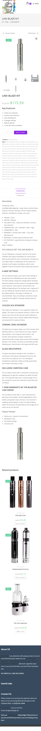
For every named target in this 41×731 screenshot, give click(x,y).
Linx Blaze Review (19, 174)
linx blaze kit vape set (30, 170)
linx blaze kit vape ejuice (27, 153)
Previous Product (10, 33)
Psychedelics (5, 664)
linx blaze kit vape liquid (11, 165)
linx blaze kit (28, 144)
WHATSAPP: (5, 708)
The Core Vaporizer (20, 623)
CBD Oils (34, 661)
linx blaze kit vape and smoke (23, 146)
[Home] (2, 22)
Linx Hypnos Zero (15, 176)
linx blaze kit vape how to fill (22, 158)
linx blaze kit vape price (16, 170)
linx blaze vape (29, 174)
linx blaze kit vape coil (13, 153)
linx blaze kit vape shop (9, 172)
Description (20, 191)
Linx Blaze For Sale (19, 144)
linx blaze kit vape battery (22, 149)
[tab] (20, 191)
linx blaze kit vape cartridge (16, 151)
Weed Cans (14, 664)
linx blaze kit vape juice (19, 163)
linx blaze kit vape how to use (21, 160)
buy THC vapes (31, 658)
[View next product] (37, 33)
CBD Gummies (25, 661)
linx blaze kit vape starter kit (24, 172)
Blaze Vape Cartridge (18, 142)
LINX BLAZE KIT (14, 22)
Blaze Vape (8, 142)
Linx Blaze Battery (30, 142)
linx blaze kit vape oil (25, 165)
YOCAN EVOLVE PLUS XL (20, 569)
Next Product (32, 33)
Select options (20, 524)
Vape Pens (4, 661)
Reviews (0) (20, 195)
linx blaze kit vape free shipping (24, 156)
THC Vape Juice (14, 661)
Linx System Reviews (27, 176)
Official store (12, 715)
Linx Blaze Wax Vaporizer (10, 208)
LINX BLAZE (26, 249)
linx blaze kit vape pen (16, 167)
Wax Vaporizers (13, 139)
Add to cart (20, 132)
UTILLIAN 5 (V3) (20, 515)
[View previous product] (3, 33)
